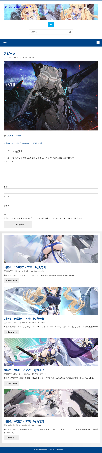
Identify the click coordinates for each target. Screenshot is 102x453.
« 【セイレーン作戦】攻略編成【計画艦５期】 (23, 143)
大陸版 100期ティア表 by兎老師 (25, 267)
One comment (40, 374)
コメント (9, 162)
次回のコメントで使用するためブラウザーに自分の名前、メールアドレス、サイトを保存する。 (44, 218)
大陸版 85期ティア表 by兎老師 (24, 421)
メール (6, 196)
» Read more (11, 280)
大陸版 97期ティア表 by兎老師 (24, 318)
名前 (5, 187)
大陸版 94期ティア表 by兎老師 (24, 370)
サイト (6, 206)
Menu (5, 42)
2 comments (39, 271)
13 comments (40, 425)
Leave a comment (14, 136)
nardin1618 (26, 57)
